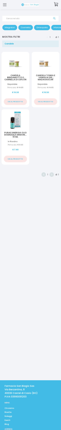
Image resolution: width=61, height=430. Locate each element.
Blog (7, 424)
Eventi (7, 420)
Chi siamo (9, 408)
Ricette (8, 412)
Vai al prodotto (15, 102)
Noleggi (8, 416)
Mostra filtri (11, 36)
